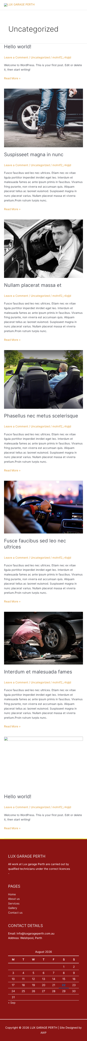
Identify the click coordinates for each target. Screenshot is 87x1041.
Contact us (15, 912)
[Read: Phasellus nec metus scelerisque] (43, 379)
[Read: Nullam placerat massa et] (43, 248)
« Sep (11, 1002)
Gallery (12, 908)
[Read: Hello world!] (43, 762)
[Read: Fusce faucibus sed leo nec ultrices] (43, 507)
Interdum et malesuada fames (38, 672)
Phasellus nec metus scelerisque (41, 416)
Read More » (12, 78)
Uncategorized (40, 57)
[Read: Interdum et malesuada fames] (43, 638)
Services (13, 903)
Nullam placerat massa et (33, 285)
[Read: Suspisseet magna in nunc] (43, 117)
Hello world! (17, 46)
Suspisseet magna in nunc (33, 154)
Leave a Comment (16, 57)
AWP (43, 1032)
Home (12, 894)
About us (14, 898)
